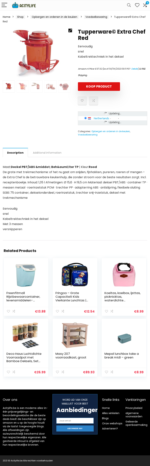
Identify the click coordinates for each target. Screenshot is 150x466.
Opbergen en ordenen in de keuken (54, 17)
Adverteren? (110, 428)
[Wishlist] (137, 5)
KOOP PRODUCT (99, 86)
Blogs (105, 418)
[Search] (129, 5)
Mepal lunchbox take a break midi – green (121, 355)
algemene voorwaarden (133, 414)
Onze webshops (112, 423)
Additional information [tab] (47, 153)
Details (134, 68)
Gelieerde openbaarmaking (136, 423)
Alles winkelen (110, 413)
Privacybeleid (133, 408)
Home (6, 17)
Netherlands (101, 118)
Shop (20, 17)
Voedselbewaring (96, 17)
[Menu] (4, 5)
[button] (70, 30)
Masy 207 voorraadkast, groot (70, 355)
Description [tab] (15, 153)
